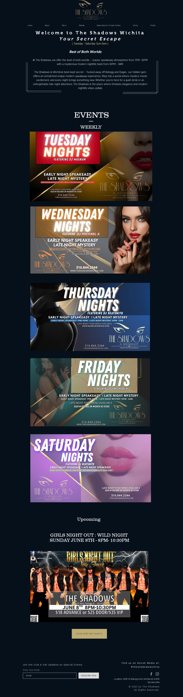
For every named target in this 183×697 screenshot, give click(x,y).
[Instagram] (157, 674)
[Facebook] (151, 674)
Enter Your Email (31, 670)
